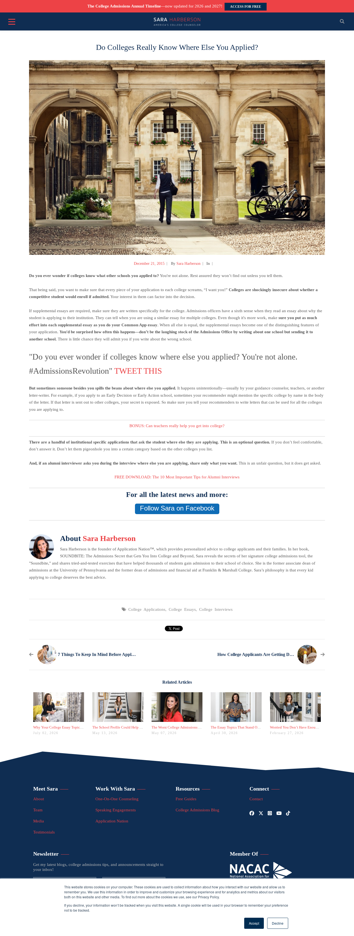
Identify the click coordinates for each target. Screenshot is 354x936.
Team (38, 810)
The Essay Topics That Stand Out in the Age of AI (247, 727)
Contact (256, 799)
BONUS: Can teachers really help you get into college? (177, 426)
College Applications (146, 609)
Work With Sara (115, 789)
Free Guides (186, 799)
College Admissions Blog (197, 810)
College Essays (182, 609)
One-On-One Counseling (117, 799)
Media (38, 821)
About (38, 799)
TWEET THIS (138, 370)
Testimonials (44, 832)
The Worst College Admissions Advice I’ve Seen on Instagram (198, 727)
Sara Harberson (188, 263)
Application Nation (111, 821)
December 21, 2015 (149, 263)
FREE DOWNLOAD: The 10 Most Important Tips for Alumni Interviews (177, 477)
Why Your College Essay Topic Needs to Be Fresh (70, 727)
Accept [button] (254, 923)
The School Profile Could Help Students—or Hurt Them (134, 727)
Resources (188, 789)
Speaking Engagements (115, 810)
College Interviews (216, 609)
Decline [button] (277, 923)
